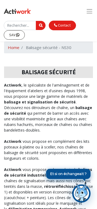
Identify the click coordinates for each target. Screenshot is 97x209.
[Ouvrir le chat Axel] (81, 192)
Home (13, 47)
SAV (12, 34)
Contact (64, 25)
